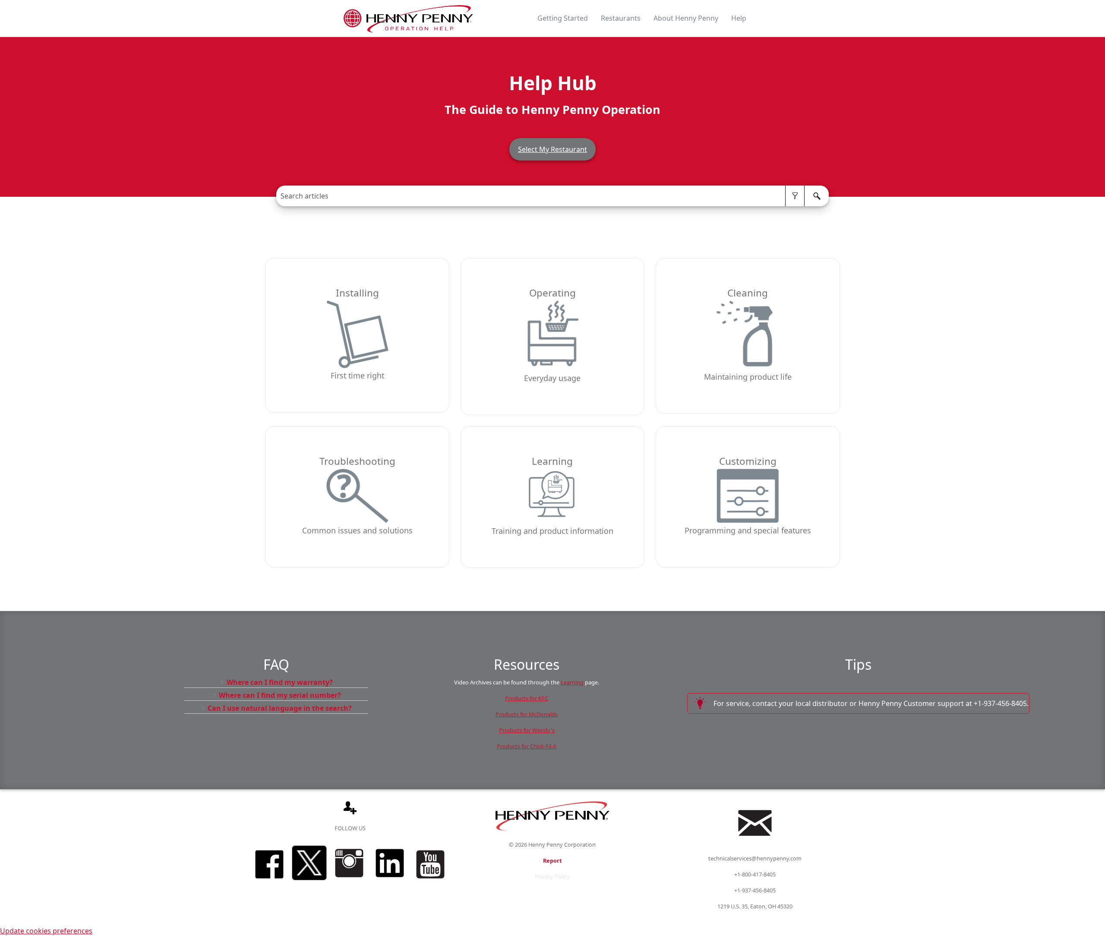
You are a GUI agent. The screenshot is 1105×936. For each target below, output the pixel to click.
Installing (357, 293)
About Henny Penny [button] (686, 18)
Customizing (748, 462)
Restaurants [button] (621, 18)
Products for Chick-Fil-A (526, 746)
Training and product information (552, 531)
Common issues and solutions (357, 530)
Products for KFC (526, 698)
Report (552, 860)
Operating (552, 293)
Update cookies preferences (46, 931)
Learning (552, 462)
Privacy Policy (552, 876)
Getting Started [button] (562, 18)
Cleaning (747, 293)
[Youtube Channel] (430, 881)
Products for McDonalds (527, 714)
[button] (795, 196)
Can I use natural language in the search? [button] (280, 708)
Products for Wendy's (527, 730)
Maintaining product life (748, 377)
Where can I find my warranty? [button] (280, 682)
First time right (357, 375)
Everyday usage (552, 378)
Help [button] (738, 18)
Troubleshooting (357, 462)
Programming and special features (748, 530)
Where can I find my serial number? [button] (280, 695)
